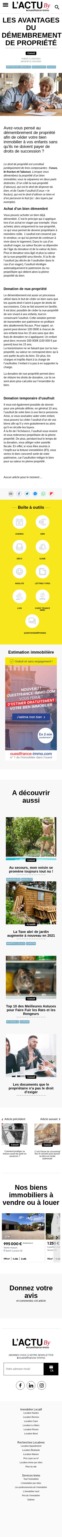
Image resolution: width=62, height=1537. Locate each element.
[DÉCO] (19, 547)
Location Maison (31, 1454)
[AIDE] (42, 522)
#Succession (39, 67)
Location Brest (31, 1433)
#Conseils (12, 1022)
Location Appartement (31, 1446)
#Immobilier (13, 879)
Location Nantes (31, 1413)
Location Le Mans (31, 1425)
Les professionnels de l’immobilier (31, 1487)
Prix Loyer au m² (31, 1458)
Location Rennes (31, 1417)
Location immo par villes (31, 1462)
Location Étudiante (31, 1450)
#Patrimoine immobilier (18, 67)
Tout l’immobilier (31, 1479)
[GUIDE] (42, 547)
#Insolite (27, 879)
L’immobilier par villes (31, 1483)
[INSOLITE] (19, 571)
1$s (20, 1385)
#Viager (51, 67)
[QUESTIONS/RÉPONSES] (32, 621)
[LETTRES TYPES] (42, 571)
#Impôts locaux (16, 943)
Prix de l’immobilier (31, 1495)
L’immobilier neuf (31, 1491)
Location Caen (31, 1421)
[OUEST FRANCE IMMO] (42, 596)
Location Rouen (31, 1429)
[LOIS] (19, 596)
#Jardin (31, 943)
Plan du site (31, 1466)
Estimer (31, 1499)
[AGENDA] (19, 522)
